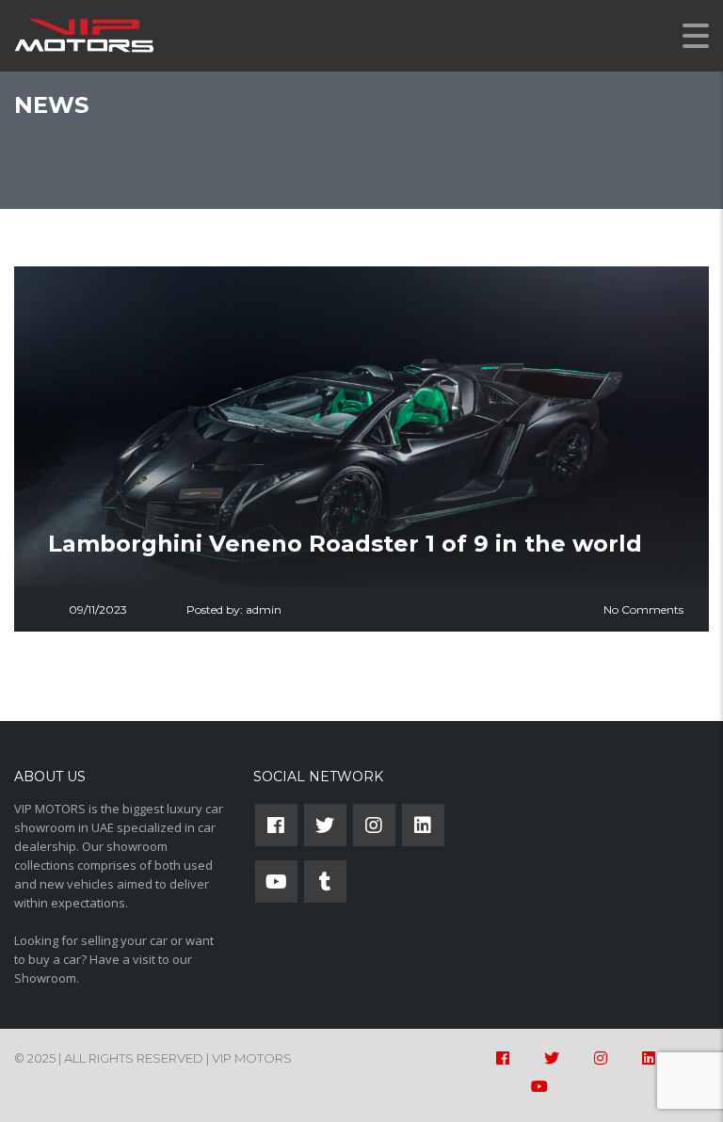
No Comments (643, 609)
